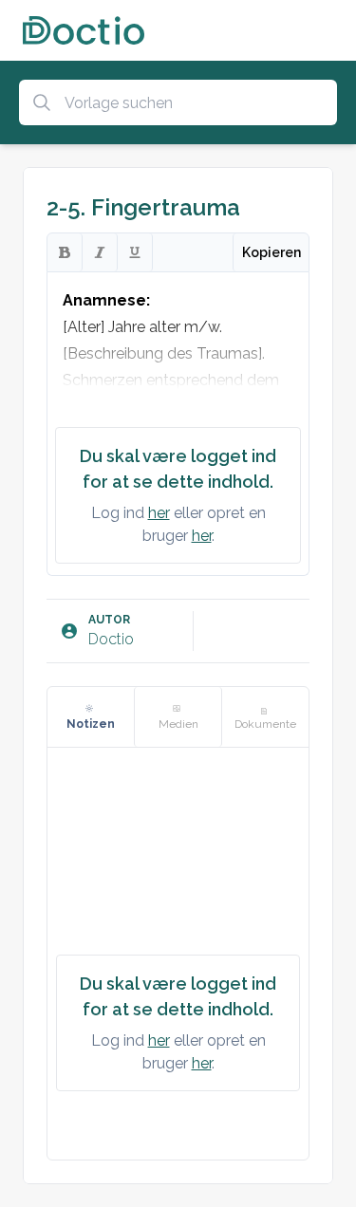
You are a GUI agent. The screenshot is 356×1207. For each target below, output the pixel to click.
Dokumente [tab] (265, 724)
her (159, 513)
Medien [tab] (178, 724)
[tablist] (178, 717)
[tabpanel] (178, 954)
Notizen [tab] (90, 724)
